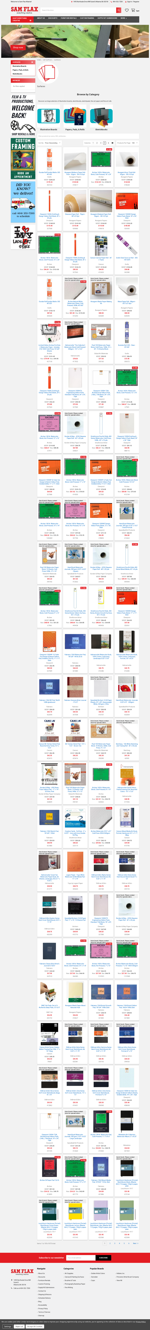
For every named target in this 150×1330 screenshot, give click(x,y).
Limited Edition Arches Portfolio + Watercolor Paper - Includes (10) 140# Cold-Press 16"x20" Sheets (49, 348)
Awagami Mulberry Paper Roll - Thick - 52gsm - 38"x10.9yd (75, 173)
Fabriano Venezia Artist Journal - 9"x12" (75, 701)
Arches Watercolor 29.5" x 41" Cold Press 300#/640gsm (101, 832)
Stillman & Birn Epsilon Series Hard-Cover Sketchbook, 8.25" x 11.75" (49, 920)
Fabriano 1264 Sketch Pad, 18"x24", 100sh (49, 832)
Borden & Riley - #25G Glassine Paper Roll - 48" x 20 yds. (101, 568)
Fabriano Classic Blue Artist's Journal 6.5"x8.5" (49, 965)
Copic (93, 1280)
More (123, 18)
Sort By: (41, 143)
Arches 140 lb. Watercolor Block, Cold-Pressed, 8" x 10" (101, 788)
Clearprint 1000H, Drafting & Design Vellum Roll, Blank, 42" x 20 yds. (49, 216)
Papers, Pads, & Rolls (20, 70)
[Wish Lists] (127, 10)
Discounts (52, 18)
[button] (18, 47)
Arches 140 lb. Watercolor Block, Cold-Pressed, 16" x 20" (49, 259)
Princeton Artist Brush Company (128, 1277)
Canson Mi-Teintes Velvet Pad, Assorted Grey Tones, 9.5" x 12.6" (49, 746)
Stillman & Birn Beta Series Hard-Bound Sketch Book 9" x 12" (127, 877)
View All (119, 1280)
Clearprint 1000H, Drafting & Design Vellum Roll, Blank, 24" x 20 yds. (49, 392)
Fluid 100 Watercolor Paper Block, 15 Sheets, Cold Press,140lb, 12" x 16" (49, 569)
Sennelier (94, 1277)
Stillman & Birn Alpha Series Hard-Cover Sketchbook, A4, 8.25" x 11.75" (101, 877)
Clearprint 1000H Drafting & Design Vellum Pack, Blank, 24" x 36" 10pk (126, 438)
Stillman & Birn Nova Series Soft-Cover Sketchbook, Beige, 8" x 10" (49, 1093)
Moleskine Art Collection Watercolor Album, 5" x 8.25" (127, 1135)
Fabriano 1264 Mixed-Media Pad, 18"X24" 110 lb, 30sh (101, 1181)
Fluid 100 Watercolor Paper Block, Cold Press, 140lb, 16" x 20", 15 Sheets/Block (101, 347)
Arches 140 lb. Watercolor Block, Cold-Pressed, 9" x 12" (49, 612)
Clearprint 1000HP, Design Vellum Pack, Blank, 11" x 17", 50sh (127, 613)
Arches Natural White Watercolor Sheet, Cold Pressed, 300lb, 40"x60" (75, 303)
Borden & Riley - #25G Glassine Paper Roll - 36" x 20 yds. (126, 919)
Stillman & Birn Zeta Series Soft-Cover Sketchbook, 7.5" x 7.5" (75, 1093)
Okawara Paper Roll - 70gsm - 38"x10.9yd (75, 215)
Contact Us (42, 1291)
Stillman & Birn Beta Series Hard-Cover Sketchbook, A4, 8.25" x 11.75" (75, 1049)
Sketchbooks (17, 74)
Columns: (87, 143)
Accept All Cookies (34, 1326)
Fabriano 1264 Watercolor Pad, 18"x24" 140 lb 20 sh (75, 655)
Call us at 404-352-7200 (22, 1288)
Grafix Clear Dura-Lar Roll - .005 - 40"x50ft (127, 259)
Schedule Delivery (44, 1298)
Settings (7, 1326)
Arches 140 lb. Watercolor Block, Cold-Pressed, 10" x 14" (49, 524)
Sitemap (41, 1315)
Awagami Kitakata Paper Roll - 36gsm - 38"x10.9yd (101, 215)
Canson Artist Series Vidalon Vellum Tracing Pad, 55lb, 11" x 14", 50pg (49, 1049)
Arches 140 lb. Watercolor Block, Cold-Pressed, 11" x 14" (75, 481)
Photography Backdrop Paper (75, 1284)
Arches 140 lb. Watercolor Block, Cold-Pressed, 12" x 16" (127, 392)
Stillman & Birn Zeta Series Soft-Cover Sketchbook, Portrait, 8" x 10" (101, 1093)
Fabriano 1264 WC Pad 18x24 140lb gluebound (49, 701)
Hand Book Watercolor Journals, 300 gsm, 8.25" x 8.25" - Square (75, 569)
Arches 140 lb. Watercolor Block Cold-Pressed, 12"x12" (127, 481)
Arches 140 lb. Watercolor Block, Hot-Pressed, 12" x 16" (49, 437)
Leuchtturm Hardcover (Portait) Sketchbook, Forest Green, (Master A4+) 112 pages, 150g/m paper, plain (49, 1226)
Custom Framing (87, 18)
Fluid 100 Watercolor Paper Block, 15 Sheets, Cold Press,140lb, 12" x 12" (75, 789)
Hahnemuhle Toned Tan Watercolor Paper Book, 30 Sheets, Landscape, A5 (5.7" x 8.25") (49, 878)
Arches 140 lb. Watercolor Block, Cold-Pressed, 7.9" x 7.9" (75, 1181)
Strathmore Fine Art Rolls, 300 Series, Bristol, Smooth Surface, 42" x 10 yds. (101, 613)
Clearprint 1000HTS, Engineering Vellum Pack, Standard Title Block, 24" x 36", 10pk (75, 393)
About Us (41, 18)
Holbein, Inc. (121, 1273)
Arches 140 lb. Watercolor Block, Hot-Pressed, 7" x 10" (101, 965)
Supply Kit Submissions (107, 18)
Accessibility (42, 1305)
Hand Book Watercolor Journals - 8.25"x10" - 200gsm (127, 701)
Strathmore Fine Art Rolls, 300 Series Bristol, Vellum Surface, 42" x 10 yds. (75, 613)
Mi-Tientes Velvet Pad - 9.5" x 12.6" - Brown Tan (75, 745)
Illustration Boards (19, 66)
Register (136, 2)
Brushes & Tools (70, 1280)
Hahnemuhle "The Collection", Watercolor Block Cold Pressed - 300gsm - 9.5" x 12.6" (75, 347)
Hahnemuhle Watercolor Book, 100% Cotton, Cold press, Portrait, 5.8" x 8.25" (126, 656)
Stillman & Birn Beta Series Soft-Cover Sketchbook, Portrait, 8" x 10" (127, 1049)
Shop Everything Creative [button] (20, 19)
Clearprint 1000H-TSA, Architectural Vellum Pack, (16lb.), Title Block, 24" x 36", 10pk (101, 393)
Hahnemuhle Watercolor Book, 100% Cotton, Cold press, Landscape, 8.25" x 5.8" (101, 656)
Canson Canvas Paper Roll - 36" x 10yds (101, 259)
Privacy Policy (43, 1308)
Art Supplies (69, 1273)
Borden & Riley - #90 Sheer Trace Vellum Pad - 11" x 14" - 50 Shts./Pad (49, 789)
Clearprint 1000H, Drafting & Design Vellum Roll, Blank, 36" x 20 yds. (75, 260)
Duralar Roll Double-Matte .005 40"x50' (49, 173)
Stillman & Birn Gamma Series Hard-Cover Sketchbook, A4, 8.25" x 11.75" (101, 1049)
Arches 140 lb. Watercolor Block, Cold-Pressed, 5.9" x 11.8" (75, 965)
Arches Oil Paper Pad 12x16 (49, 1180)
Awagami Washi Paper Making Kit (101, 302)
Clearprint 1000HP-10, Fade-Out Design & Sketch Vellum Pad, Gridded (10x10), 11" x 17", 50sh (49, 657)
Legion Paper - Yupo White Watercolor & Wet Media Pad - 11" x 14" (75, 877)
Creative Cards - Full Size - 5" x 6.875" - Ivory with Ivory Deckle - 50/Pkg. (75, 833)
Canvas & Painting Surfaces (74, 1277)
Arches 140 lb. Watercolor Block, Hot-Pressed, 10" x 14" (75, 524)
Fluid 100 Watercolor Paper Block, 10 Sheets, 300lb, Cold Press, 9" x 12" (101, 746)
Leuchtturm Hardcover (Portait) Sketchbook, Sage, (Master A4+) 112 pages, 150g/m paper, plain (127, 1226)
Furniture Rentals (69, 18)
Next (135, 1243)
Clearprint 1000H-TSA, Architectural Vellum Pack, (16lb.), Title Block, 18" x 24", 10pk (49, 1137)
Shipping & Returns (45, 1294)
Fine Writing (69, 1287)
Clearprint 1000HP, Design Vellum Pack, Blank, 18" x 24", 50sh (127, 216)
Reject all (19, 1326)
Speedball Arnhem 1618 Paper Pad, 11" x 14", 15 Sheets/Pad (75, 919)
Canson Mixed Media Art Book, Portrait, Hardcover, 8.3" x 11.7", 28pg (127, 833)
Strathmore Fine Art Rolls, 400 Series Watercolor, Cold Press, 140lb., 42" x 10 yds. (101, 438)
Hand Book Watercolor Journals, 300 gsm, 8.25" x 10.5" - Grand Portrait (127, 525)
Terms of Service (44, 1312)
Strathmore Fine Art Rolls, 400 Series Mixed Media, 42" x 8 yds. (127, 568)
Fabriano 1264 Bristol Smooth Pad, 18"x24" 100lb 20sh (101, 1006)
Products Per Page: (124, 143)
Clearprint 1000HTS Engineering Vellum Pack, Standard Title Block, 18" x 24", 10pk (101, 921)
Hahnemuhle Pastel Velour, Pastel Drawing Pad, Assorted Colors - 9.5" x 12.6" (127, 789)
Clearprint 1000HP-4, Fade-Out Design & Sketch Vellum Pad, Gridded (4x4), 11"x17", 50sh (101, 482)
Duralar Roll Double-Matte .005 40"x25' (49, 302)
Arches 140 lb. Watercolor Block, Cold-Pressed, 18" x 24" (101, 173)
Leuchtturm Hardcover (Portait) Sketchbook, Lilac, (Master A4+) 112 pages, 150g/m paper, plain (101, 1225)
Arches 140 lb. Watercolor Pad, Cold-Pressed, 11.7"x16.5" (101, 1135)
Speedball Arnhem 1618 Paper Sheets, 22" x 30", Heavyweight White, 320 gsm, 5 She (101, 702)
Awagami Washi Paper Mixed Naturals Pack (75, 1006)
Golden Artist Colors (98, 1273)
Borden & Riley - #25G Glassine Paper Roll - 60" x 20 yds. (75, 437)
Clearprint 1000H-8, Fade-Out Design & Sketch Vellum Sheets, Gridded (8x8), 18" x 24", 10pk (127, 1093)
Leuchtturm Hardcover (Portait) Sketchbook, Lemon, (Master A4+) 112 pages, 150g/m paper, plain (75, 1226)
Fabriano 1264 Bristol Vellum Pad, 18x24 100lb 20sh (127, 1006)
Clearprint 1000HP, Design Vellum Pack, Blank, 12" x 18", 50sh (101, 525)
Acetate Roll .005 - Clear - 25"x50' (127, 346)
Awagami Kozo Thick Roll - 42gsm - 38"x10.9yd (127, 173)
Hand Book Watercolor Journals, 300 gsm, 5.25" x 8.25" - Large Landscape (75, 1136)
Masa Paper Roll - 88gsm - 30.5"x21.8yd (127, 302)
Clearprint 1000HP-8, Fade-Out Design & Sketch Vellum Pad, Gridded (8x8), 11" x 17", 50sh (49, 482)
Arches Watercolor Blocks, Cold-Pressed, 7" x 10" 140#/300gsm (127, 965)
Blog (39, 1301)
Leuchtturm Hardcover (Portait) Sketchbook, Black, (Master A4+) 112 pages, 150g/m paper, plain (127, 1183)
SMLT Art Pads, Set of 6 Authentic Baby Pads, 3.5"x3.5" (49, 1006)
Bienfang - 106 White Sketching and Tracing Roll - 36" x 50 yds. (127, 745)
